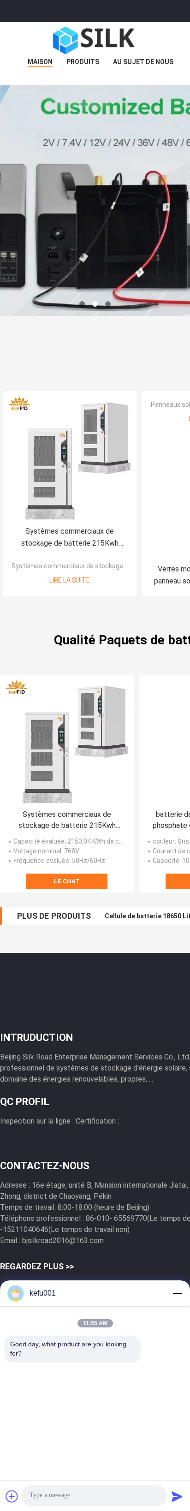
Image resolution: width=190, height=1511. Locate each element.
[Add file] (12, 1496)
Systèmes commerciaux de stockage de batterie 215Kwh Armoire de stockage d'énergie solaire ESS (69, 538)
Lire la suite (69, 580)
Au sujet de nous (143, 61)
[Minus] (177, 1293)
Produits (82, 61)
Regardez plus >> (37, 1266)
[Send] (177, 1496)
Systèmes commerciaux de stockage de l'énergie (85, 566)
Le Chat (67, 881)
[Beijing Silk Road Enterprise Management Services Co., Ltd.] (95, 40)
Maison (40, 61)
